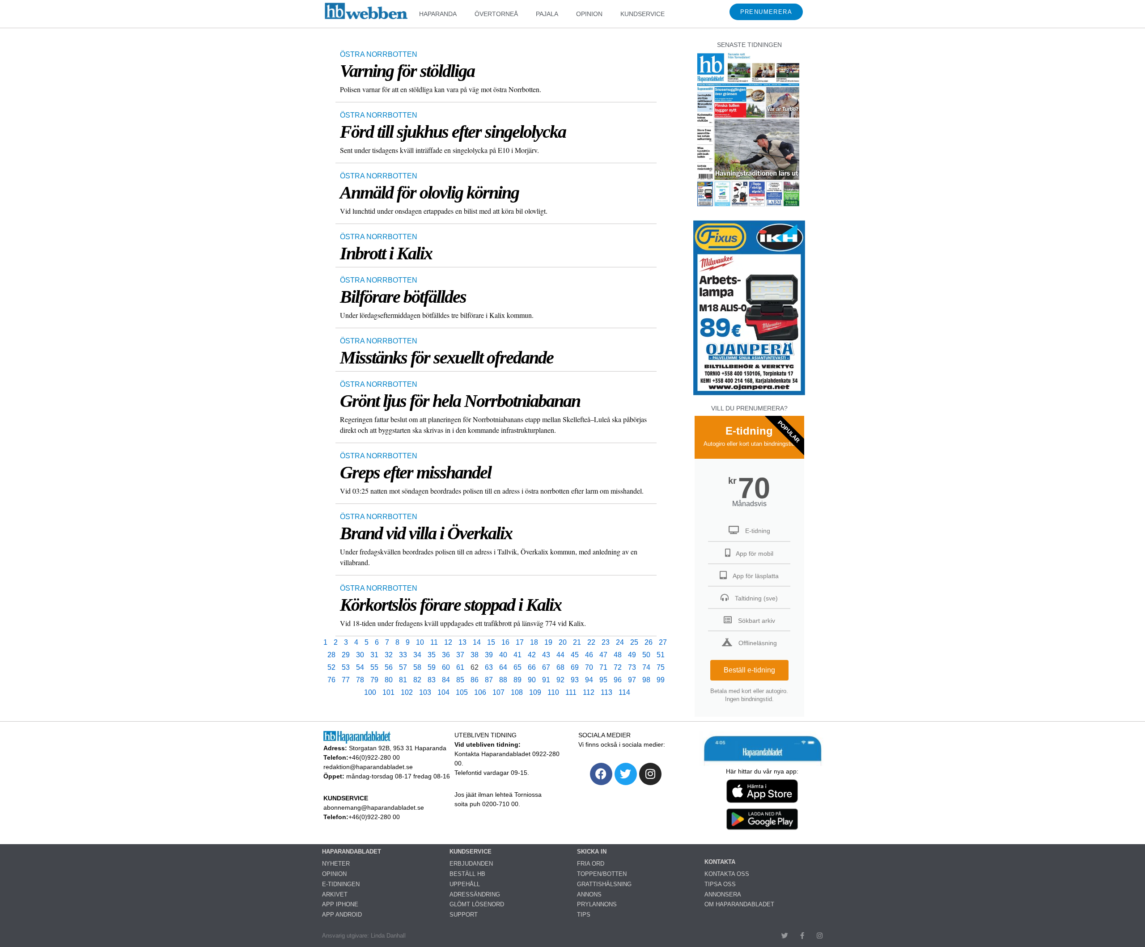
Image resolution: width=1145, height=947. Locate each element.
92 (560, 680)
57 (403, 667)
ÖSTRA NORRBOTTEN (378, 54)
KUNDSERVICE (642, 13)
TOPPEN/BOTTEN (602, 874)
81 (403, 680)
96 (618, 680)
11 (434, 642)
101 (388, 692)
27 (663, 642)
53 (346, 667)
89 (517, 680)
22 (591, 642)
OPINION (589, 13)
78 (360, 680)
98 (646, 680)
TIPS (583, 914)
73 (632, 667)
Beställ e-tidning (749, 670)
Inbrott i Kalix (386, 253)
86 (475, 680)
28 (331, 655)
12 (448, 642)
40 (503, 655)
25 (634, 642)
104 (443, 692)
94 (589, 680)
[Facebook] (601, 774)
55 (374, 667)
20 (563, 642)
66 (532, 667)
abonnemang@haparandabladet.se (373, 807)
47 (603, 655)
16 (505, 642)
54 (360, 667)
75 (661, 667)
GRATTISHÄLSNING (604, 884)
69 (575, 667)
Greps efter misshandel (415, 472)
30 (360, 655)
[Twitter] (626, 774)
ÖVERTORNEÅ (496, 13)
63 (489, 667)
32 (389, 655)
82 (417, 680)
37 (460, 655)
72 (618, 667)
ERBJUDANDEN (471, 863)
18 (534, 642)
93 (575, 680)
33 (403, 655)
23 (606, 642)
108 (517, 692)
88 (503, 680)
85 (460, 680)
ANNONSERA (722, 894)
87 (489, 680)
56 (389, 667)
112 (588, 692)
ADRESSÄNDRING (475, 894)
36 (446, 655)
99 (661, 680)
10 (420, 642)
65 (517, 667)
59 (432, 667)
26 (649, 642)
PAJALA (547, 13)
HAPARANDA (438, 13)
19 (548, 642)
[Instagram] (650, 774)
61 (460, 667)
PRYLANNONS (597, 904)
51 (661, 655)
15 (491, 642)
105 (462, 692)
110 (553, 692)
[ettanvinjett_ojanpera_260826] (749, 394)
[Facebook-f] (802, 935)
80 (389, 680)
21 (577, 642)
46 (589, 655)
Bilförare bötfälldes (403, 297)
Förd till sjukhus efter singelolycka (453, 132)
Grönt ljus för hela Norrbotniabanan (460, 401)
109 (535, 692)
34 (417, 655)
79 (374, 680)
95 (603, 680)
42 (532, 655)
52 (331, 667)
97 (632, 680)
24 (620, 642)
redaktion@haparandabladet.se (368, 766)
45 (575, 655)
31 (374, 655)
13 (462, 642)
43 (546, 655)
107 (498, 692)
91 (546, 680)
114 (624, 692)
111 (571, 692)
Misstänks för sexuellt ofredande (446, 357)
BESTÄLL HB (467, 874)
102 (407, 692)
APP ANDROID (342, 914)
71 (603, 667)
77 (346, 680)
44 (560, 655)
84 (446, 680)
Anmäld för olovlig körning (429, 192)
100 (370, 692)
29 (346, 655)
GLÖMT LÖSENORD (477, 904)
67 (546, 667)
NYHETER (336, 863)
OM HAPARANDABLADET (739, 904)
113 (606, 692)
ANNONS (589, 894)
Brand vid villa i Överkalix (426, 533)
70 (589, 667)
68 (560, 667)
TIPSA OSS (720, 884)
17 (520, 642)
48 (618, 655)
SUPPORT (464, 914)
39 (489, 655)
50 (646, 655)
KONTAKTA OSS (726, 874)
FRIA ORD (590, 863)
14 (477, 642)
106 (480, 692)
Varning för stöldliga (407, 71)
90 (532, 680)
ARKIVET (335, 894)
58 (417, 667)
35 (432, 655)
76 (331, 680)
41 (517, 655)
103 (425, 692)
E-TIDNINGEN (341, 884)
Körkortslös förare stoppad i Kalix (450, 605)
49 (632, 655)
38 (475, 655)
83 (432, 680)
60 (446, 667)
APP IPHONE (340, 904)
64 (503, 667)
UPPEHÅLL (465, 884)
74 (646, 667)
